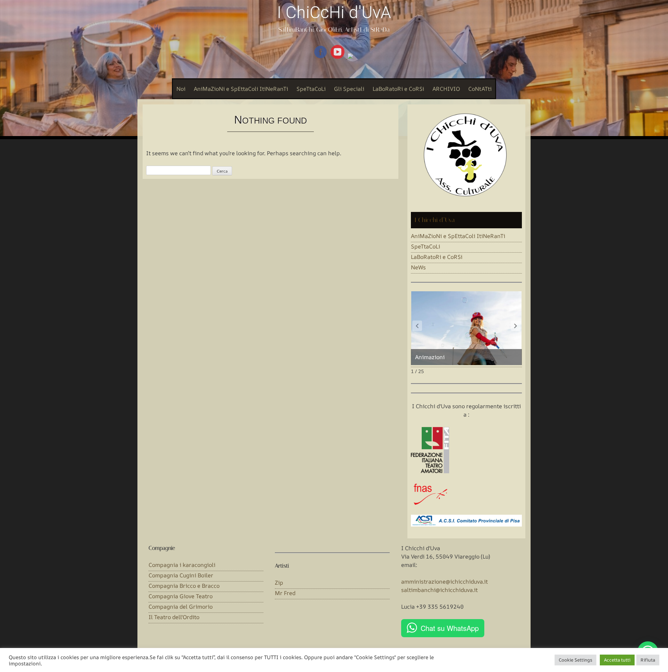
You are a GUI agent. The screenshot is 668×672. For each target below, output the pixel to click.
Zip (279, 582)
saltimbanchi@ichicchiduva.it (439, 590)
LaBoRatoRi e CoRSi (398, 89)
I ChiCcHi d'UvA (334, 12)
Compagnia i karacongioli (182, 565)
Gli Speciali (349, 89)
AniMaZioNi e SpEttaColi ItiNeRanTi (241, 89)
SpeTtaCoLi (311, 89)
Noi (180, 89)
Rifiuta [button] (648, 660)
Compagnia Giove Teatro (181, 596)
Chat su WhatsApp (450, 628)
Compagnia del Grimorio (181, 606)
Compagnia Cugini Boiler (181, 575)
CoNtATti (480, 89)
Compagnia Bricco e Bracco (184, 586)
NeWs (418, 267)
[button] (515, 326)
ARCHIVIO (446, 89)
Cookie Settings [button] (575, 660)
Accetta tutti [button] (617, 660)
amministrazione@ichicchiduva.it (444, 581)
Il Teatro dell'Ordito (174, 617)
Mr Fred (285, 593)
